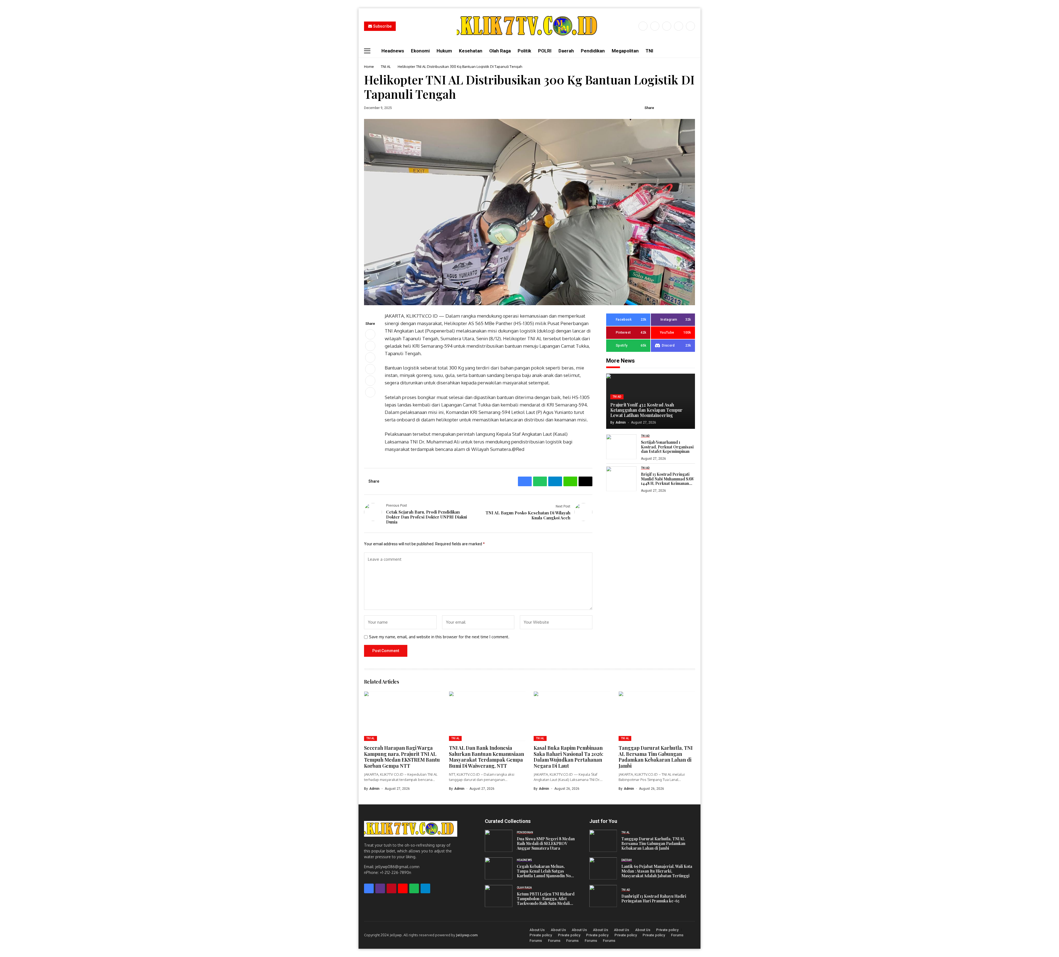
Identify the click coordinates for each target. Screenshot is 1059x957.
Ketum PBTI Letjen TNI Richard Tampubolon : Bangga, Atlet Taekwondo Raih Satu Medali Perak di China (545, 899)
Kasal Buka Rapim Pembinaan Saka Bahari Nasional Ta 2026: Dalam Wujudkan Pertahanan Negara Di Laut (568, 757)
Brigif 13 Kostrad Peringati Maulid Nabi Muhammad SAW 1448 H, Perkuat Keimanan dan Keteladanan (667, 479)
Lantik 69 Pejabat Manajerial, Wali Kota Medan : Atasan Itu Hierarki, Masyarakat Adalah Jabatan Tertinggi (656, 871)
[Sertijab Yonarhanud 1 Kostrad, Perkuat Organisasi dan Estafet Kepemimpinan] (621, 446)
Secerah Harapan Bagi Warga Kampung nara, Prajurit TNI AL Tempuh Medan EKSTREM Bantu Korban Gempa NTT (402, 757)
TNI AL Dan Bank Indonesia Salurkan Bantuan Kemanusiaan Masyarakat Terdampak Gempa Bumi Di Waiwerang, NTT (486, 757)
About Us (537, 930)
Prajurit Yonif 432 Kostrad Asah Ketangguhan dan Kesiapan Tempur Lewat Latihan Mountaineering (646, 410)
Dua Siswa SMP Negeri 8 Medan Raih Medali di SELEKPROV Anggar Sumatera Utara (546, 843)
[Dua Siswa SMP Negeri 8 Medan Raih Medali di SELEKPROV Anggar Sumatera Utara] (498, 841)
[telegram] (425, 888)
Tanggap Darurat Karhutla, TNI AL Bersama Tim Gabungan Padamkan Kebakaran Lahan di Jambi (655, 757)
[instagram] (666, 26)
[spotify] (414, 888)
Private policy (667, 930)
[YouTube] (690, 26)
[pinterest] (678, 26)
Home (369, 66)
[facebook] (643, 26)
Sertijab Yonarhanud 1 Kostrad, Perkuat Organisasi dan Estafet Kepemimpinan (667, 447)
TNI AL (386, 66)
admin (621, 422)
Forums (677, 935)
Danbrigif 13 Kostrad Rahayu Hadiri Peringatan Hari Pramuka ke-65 (653, 898)
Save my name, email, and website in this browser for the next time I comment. (439, 637)
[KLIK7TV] (410, 829)
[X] (654, 26)
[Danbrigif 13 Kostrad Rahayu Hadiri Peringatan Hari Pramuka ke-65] (603, 896)
